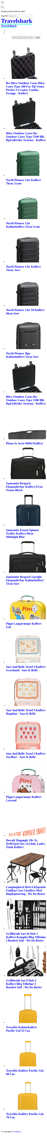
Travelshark (16, 1131)
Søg (37, 37)
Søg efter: (5, 16)
